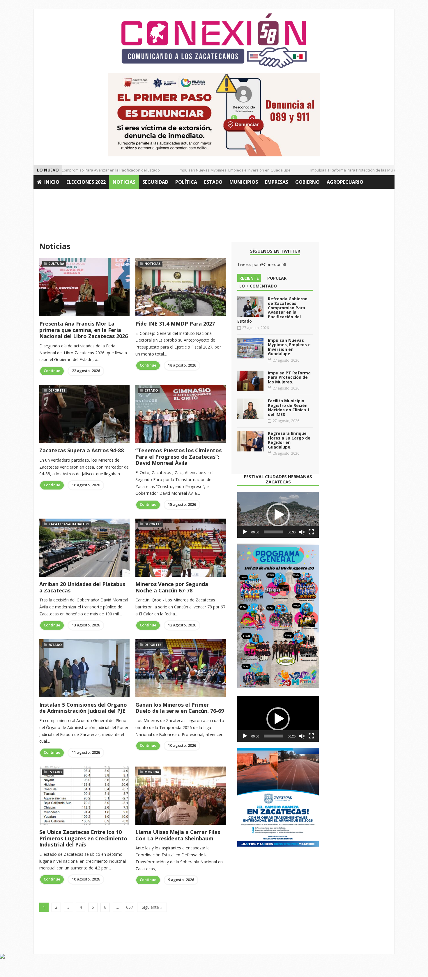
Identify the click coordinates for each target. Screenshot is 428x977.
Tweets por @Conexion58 (261, 264)
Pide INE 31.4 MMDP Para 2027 (175, 323)
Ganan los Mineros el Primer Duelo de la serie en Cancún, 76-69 (179, 708)
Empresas (276, 182)
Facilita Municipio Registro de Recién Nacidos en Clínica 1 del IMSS (288, 407)
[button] (278, 514)
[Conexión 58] (214, 41)
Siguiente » (152, 907)
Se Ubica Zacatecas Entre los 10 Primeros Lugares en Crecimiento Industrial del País (83, 838)
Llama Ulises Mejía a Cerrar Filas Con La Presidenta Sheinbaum (177, 835)
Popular (276, 278)
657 (129, 907)
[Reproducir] (245, 532)
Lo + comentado (258, 286)
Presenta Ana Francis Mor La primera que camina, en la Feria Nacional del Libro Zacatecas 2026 (83, 330)
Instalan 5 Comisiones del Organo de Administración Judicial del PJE (83, 708)
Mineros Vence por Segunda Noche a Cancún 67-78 (171, 587)
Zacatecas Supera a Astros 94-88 (81, 450)
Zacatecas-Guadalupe (68, 524)
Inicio (51, 182)
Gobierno (307, 182)
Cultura (56, 263)
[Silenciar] (302, 532)
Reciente (249, 278)
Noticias (124, 182)
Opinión (47, 195)
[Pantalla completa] (311, 532)
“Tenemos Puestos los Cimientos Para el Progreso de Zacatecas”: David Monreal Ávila (178, 456)
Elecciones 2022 (86, 182)
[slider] (273, 532)
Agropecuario (345, 182)
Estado (213, 182)
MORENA (151, 772)
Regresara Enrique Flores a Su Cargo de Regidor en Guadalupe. (289, 440)
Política (186, 182)
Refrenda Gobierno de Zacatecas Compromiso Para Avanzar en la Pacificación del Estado (272, 310)
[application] (278, 515)
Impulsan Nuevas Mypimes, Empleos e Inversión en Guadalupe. (223, 170)
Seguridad (155, 182)
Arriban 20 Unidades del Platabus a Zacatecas (82, 587)
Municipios (243, 182)
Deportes (57, 390)
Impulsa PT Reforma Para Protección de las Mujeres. (345, 170)
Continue (52, 370)
